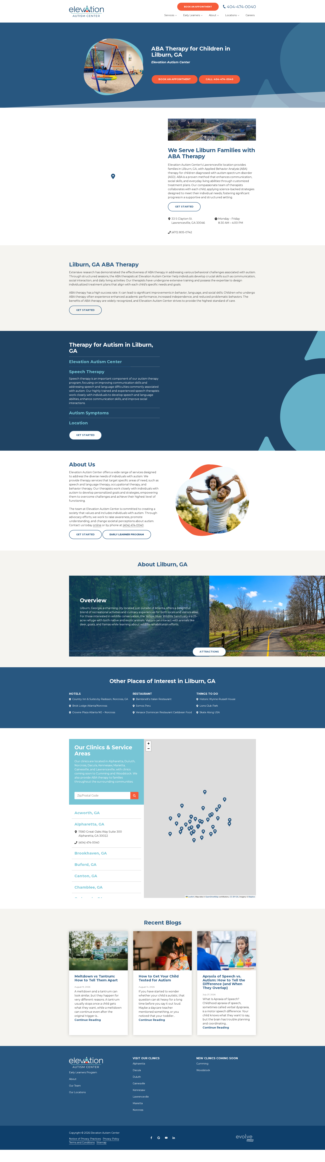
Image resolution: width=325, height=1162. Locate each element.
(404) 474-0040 (133, 521)
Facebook (151, 1133)
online (97, 521)
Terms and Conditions (82, 1138)
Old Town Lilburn (294, 616)
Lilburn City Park (301, 604)
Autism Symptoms (89, 381)
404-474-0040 (241, 6)
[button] (170, 814)
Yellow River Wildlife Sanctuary (167, 612)
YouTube (166, 1133)
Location (78, 419)
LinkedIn (173, 1133)
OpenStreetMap (211, 892)
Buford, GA (85, 860)
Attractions (209, 647)
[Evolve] (245, 1134)
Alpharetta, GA (89, 820)
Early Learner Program (127, 530)
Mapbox (251, 892)
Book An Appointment (198, 6)
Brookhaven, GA (90, 849)
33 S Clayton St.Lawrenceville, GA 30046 (188, 220)
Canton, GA (85, 872)
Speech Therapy (86, 371)
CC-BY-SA (234, 892)
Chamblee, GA (88, 883)
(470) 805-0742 (181, 232)
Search (134, 791)
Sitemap (101, 1138)
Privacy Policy (111, 1134)
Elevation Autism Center (95, 361)
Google (158, 1133)
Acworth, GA (87, 808)
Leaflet (191, 892)
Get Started (184, 206)
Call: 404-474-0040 (219, 79)
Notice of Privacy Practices (85, 1134)
